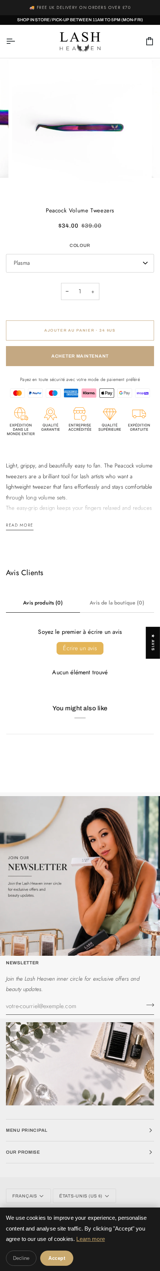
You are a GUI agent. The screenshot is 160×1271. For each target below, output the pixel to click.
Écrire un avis (80, 648)
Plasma (22, 263)
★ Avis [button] (153, 642)
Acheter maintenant (80, 356)
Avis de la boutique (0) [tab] (117, 602)
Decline (21, 1258)
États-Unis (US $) (80, 1196)
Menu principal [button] (27, 1130)
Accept (56, 1258)
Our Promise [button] (23, 1152)
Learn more (90, 1239)
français (24, 1196)
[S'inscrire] (148, 1005)
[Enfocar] (25, 181)
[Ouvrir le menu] (17, 41)
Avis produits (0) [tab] (43, 602)
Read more (19, 525)
